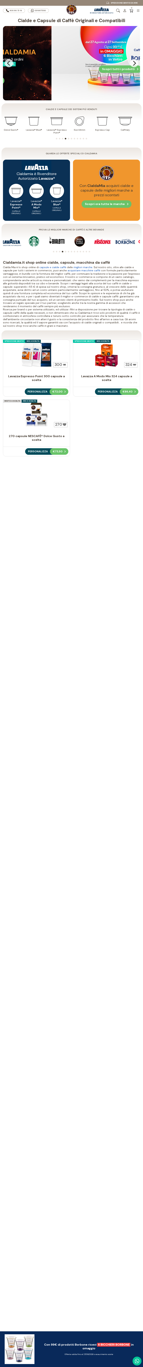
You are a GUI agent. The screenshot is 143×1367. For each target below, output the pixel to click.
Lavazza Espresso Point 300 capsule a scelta (36, 378)
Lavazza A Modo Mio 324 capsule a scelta (106, 378)
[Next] (134, 63)
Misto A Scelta (12, 401)
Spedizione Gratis (14, 341)
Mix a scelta (33, 341)
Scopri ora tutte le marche (105, 204)
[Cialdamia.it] (71, 10)
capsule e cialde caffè (52, 267)
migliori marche (83, 267)
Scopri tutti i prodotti (94, 69)
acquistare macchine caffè (84, 270)
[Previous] (9, 63)
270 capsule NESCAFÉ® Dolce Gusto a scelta (36, 438)
